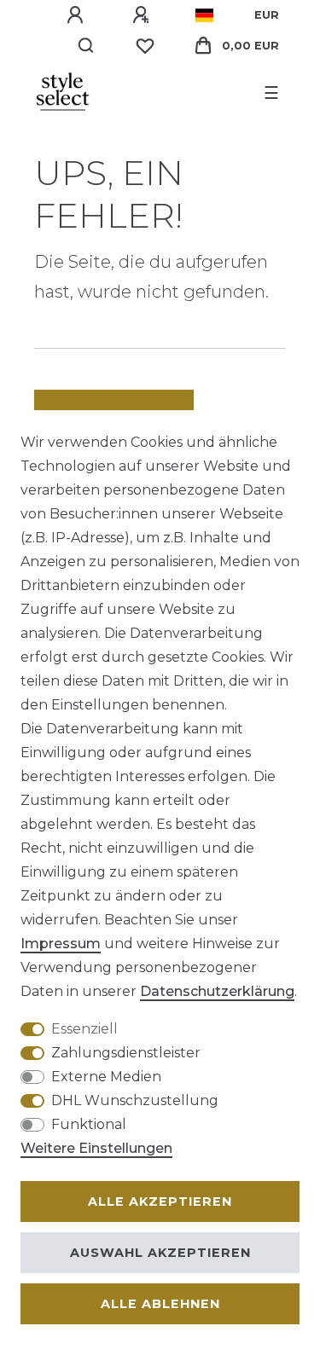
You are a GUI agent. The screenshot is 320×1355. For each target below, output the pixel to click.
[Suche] (86, 46)
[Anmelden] (77, 15)
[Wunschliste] (145, 46)
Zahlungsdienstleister (126, 1053)
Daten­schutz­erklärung (217, 991)
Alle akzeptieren (160, 1201)
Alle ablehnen (160, 1304)
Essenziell (84, 1029)
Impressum (60, 943)
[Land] (204, 15)
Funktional (88, 1124)
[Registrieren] (143, 15)
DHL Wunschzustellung (134, 1100)
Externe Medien (106, 1076)
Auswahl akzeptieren (160, 1252)
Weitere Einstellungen (96, 1148)
